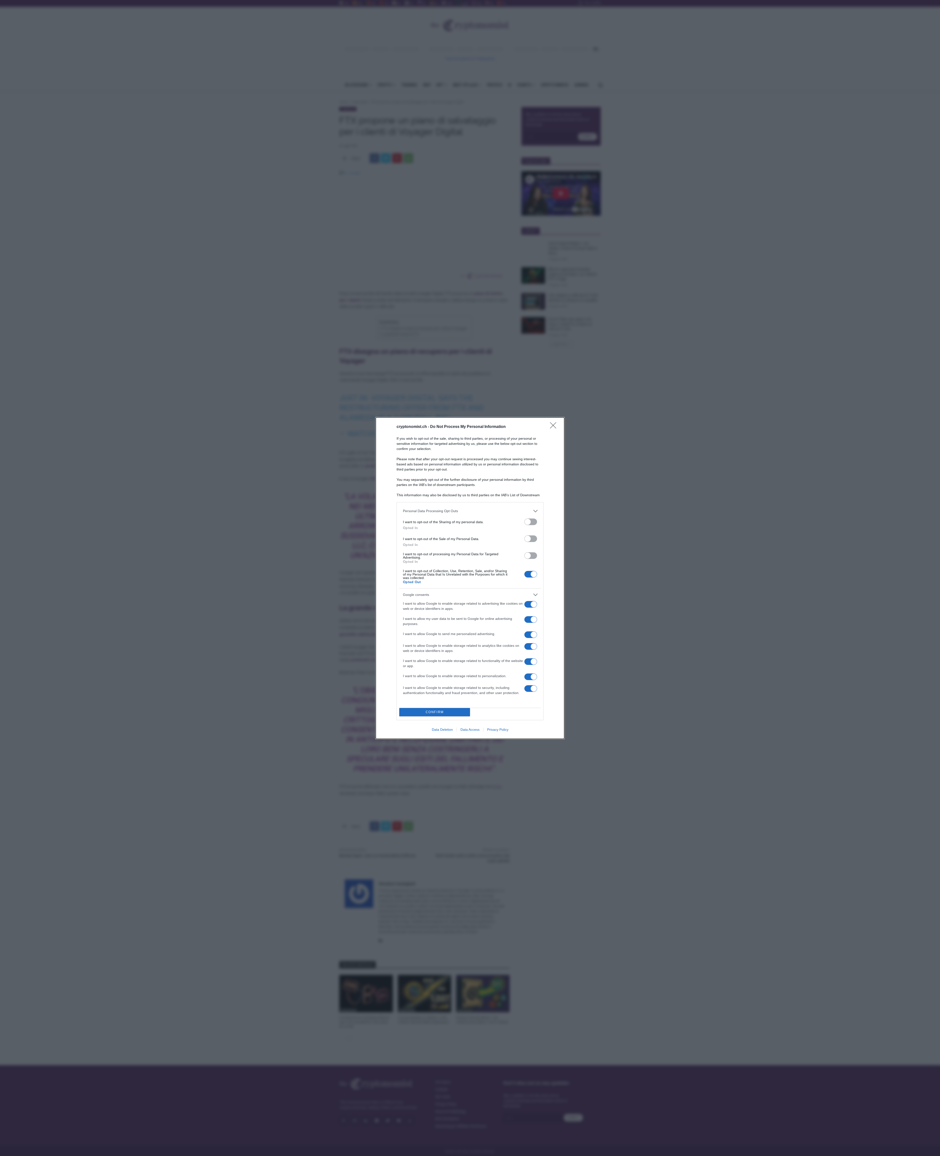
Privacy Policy (497, 729)
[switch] (530, 522)
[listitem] (470, 511)
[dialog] (470, 578)
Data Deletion (442, 729)
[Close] (554, 427)
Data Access (470, 729)
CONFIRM (435, 712)
